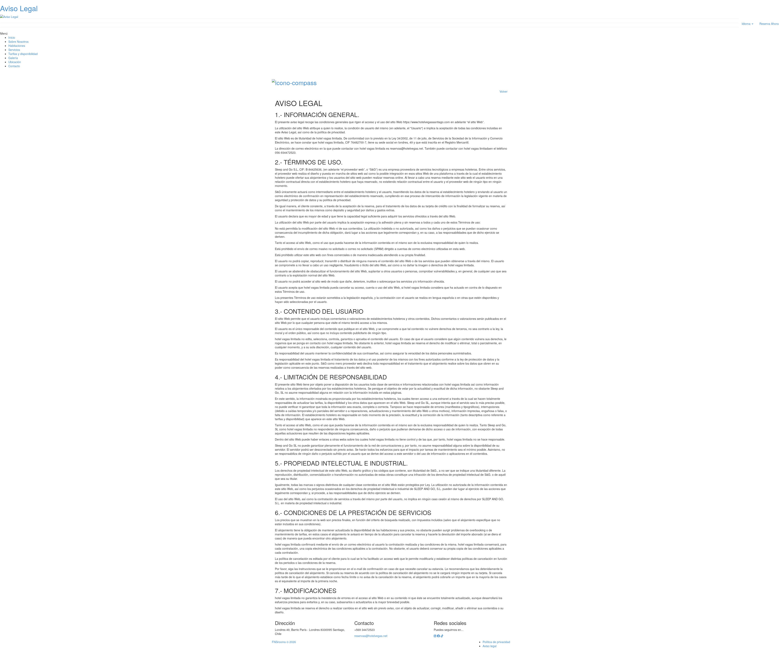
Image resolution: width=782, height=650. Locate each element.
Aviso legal (489, 646)
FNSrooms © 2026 (284, 642)
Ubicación (14, 62)
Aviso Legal (19, 8)
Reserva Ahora (769, 24)
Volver (503, 91)
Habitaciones (16, 46)
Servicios (14, 50)
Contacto (14, 66)
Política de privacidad (496, 642)
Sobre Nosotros (18, 41)
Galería (13, 58)
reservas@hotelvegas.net (370, 636)
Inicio (11, 37)
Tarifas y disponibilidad (23, 54)
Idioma (746, 24)
